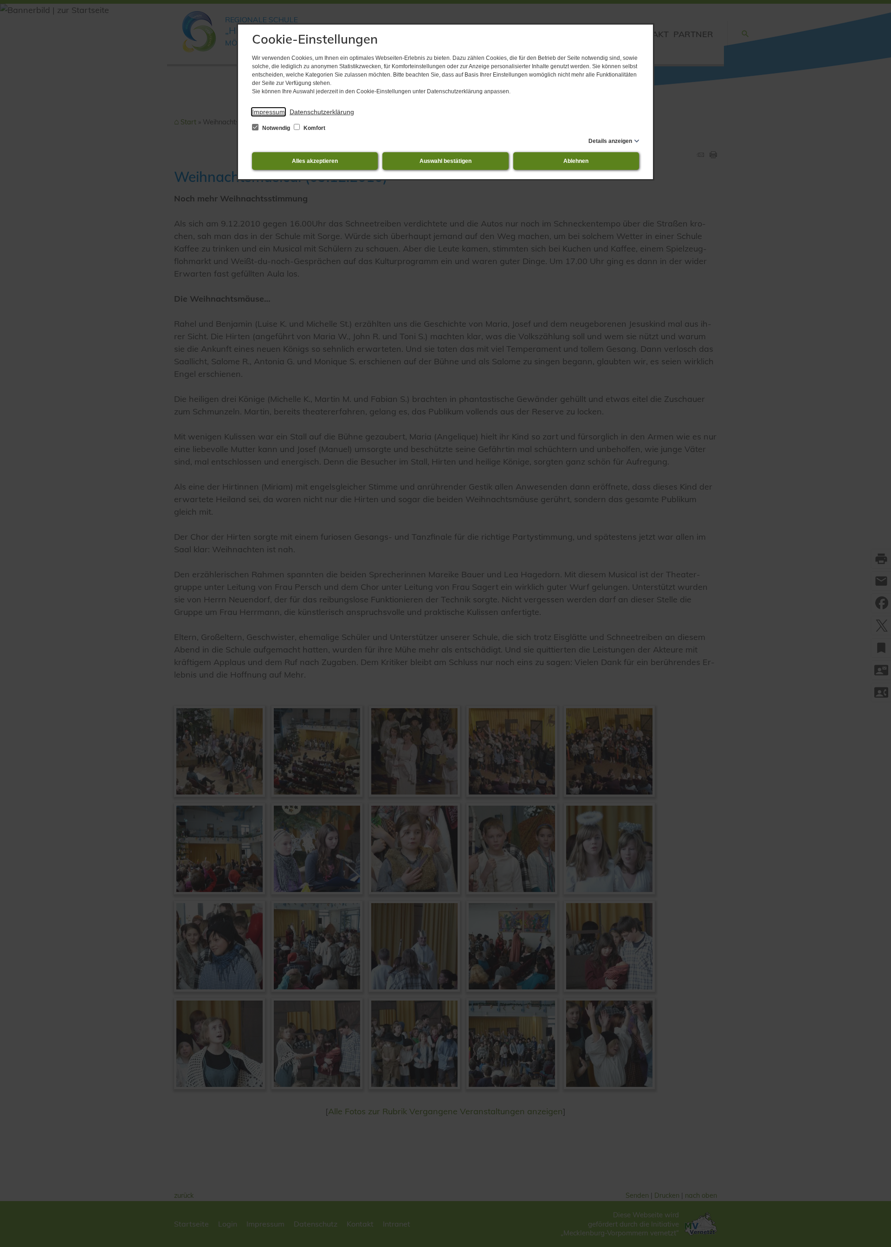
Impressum (268, 112)
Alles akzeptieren (315, 161)
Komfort (313, 128)
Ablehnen (575, 161)
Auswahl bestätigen (445, 161)
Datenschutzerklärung (322, 112)
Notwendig (276, 128)
